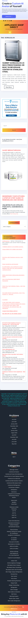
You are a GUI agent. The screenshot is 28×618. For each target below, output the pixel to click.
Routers (14, 497)
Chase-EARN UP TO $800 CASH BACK (12, 249)
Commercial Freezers (14, 472)
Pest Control (14, 576)
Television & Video (14, 507)
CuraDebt (5, 299)
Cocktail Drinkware (14, 524)
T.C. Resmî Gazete (6, 366)
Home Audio (14, 500)
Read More (9, 87)
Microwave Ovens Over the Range (14, 569)
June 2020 (14, 441)
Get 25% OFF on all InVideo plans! (11, 313)
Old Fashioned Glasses (14, 526)
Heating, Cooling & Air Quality (14, 531)
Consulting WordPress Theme (13, 607)
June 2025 (14, 421)
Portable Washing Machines (14, 580)
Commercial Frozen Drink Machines (14, 474)
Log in (14, 456)
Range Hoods (14, 583)
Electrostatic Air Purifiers (14, 544)
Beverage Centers (14, 469)
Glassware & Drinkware (14, 523)
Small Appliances (14, 553)
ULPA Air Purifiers (14, 548)
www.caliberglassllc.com (8, 349)
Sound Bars (14, 504)
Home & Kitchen (14, 529)
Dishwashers (14, 489)
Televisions (14, 509)
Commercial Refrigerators (14, 485)
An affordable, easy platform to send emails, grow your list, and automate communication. (12, 268)
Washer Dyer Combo (14, 598)
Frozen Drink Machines (14, 520)
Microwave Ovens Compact (14, 565)
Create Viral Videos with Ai (9, 311)
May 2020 (14, 444)
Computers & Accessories (14, 493)
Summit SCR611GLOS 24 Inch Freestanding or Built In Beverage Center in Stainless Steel (13, 67)
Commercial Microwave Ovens (14, 483)
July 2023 (14, 435)
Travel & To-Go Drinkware (14, 557)
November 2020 (14, 437)
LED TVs (14, 513)
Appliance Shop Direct (14, 26)
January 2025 (14, 424)
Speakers (14, 502)
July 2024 (14, 428)
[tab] (9, 32)
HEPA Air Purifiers (14, 546)
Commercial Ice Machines (14, 478)
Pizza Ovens (14, 578)
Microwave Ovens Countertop (14, 567)
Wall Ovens (14, 594)
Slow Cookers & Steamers (14, 591)
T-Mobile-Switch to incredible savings (12, 246)
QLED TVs (14, 517)
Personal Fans (14, 574)
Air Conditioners (14, 533)
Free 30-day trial (14, 213)
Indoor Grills (14, 560)
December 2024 (14, 426)
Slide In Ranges (14, 589)
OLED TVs (14, 515)
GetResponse (5, 241)
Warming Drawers (14, 596)
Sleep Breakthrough (11, 150)
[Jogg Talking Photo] (14, 614)
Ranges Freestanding (14, 585)
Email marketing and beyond (10, 264)
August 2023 (14, 432)
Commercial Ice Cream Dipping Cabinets (14, 476)
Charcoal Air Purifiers (14, 542)
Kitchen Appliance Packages (14, 563)
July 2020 (14, 439)
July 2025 (14, 419)
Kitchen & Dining (14, 551)
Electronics (14, 492)
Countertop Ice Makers (14, 487)
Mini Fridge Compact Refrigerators (14, 571)
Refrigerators (14, 587)
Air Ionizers (14, 539)
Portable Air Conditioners (14, 535)
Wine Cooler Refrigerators (14, 600)
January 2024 (14, 430)
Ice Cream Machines (14, 555)
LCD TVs (14, 510)
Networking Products (14, 495)
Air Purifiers (14, 537)
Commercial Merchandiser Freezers (14, 480)
